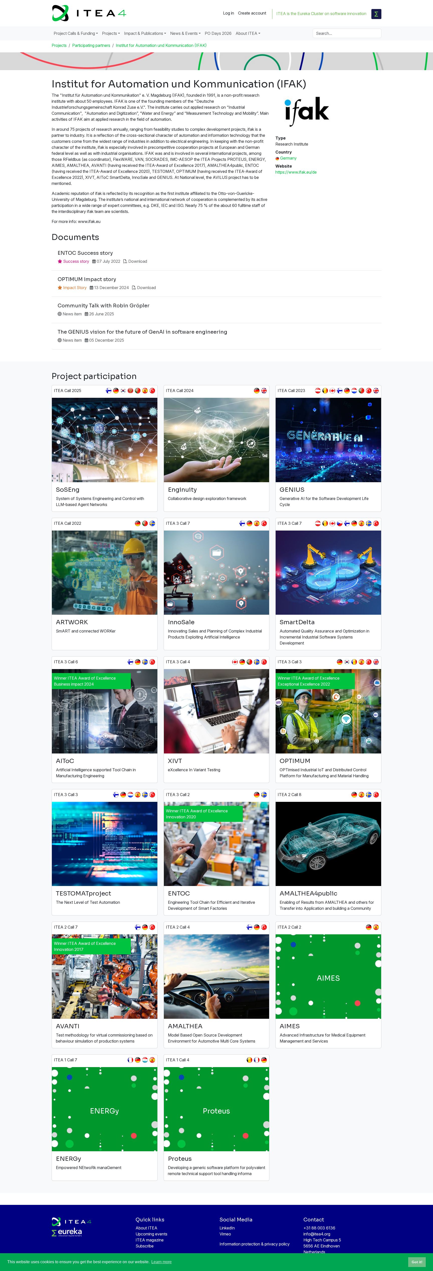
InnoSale (181, 622)
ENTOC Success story (85, 253)
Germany (288, 158)
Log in (228, 13)
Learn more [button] (161, 1262)
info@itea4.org (316, 1233)
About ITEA (146, 1227)
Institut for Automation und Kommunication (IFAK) (161, 45)
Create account (252, 13)
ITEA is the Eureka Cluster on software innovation (321, 13)
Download (137, 261)
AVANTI (67, 1026)
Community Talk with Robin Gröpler (104, 306)
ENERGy (68, 1159)
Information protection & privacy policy (255, 1243)
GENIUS (292, 489)
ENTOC (179, 893)
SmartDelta (297, 622)
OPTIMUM (295, 761)
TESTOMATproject (83, 893)
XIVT (175, 761)
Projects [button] (109, 33)
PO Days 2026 (218, 33)
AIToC (65, 761)
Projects (59, 45)
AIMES (290, 1026)
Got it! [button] (417, 1262)
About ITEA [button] (246, 33)
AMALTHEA (185, 1026)
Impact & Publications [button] (143, 33)
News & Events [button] (184, 33)
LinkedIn (227, 1227)
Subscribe (145, 1245)
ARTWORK (72, 622)
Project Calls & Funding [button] (74, 33)
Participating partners (91, 45)
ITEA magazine (150, 1239)
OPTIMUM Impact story (87, 280)
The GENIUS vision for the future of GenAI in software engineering (142, 332)
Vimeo (225, 1233)
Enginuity (182, 489)
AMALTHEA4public (308, 893)
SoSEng (67, 489)
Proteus (180, 1159)
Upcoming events (151, 1233)
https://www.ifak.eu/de (296, 172)
